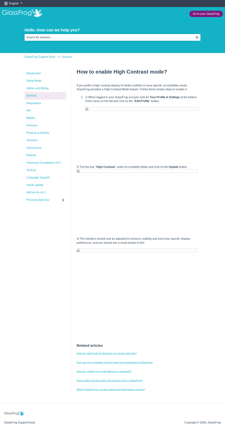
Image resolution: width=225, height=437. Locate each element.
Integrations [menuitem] (33, 103)
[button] (63, 200)
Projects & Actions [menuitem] (37, 132)
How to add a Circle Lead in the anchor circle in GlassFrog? (110, 380)
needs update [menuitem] (34, 184)
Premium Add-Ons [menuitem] (37, 199)
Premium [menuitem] (32, 125)
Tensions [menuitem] (32, 140)
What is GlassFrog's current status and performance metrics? (111, 389)
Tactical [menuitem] (31, 170)
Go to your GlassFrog (206, 13)
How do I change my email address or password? (104, 371)
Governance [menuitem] (34, 147)
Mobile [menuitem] (30, 117)
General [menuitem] (31, 95)
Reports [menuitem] (31, 155)
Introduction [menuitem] (33, 73)
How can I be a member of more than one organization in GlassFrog (115, 362)
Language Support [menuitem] (38, 177)
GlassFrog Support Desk (40, 56)
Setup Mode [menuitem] (33, 80)
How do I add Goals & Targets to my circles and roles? (107, 353)
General (67, 56)
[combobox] (109, 37)
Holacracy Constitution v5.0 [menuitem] (43, 162)
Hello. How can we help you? (52, 30)
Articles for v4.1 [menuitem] (36, 192)
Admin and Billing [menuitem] (37, 88)
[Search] (197, 37)
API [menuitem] (28, 110)
